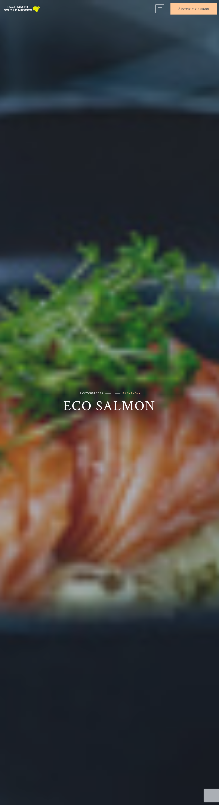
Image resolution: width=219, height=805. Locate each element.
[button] (193, 9)
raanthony (131, 393)
